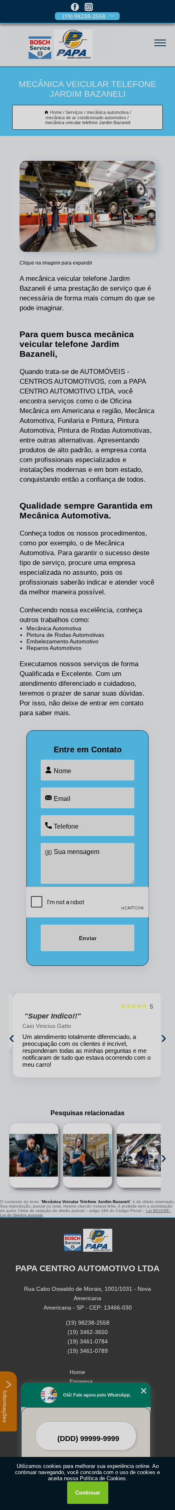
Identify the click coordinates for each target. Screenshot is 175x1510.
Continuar (87, 1493)
